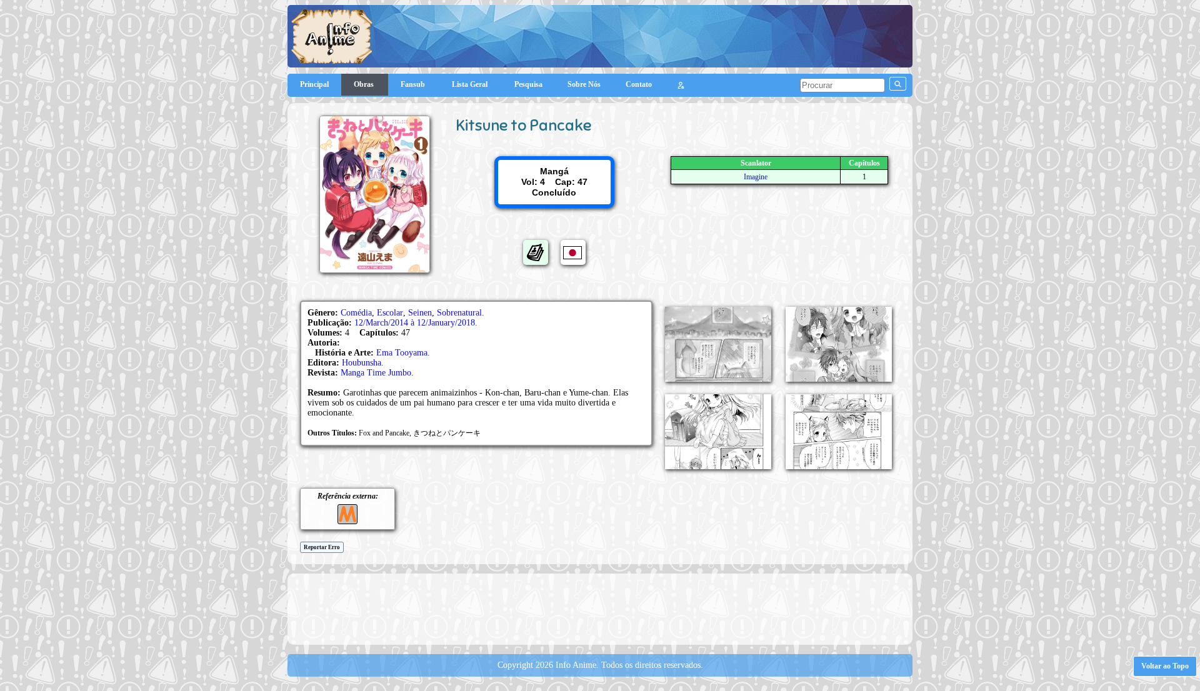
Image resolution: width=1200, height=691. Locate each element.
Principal (314, 84)
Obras (365, 84)
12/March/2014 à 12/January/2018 (414, 322)
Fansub (414, 84)
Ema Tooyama (402, 352)
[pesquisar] (897, 84)
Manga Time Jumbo (376, 372)
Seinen (420, 312)
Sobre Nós (584, 84)
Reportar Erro (322, 547)
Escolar (390, 312)
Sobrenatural (459, 312)
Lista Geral (470, 84)
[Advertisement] (600, 608)
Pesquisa (528, 84)
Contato (639, 84)
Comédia (356, 312)
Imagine (756, 176)
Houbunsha (361, 362)
